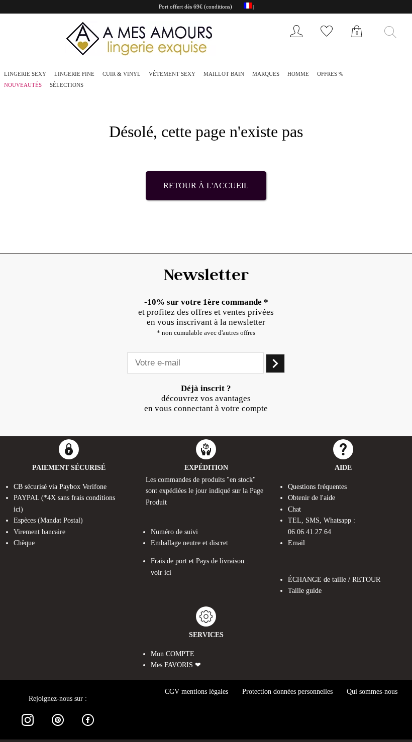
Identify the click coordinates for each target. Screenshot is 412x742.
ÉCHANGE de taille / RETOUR (334, 579)
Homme (298, 74)
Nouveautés (23, 85)
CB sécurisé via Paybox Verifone (60, 486)
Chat (294, 509)
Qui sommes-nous (372, 691)
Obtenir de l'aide (311, 498)
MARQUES (265, 74)
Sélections (66, 85)
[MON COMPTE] (296, 39)
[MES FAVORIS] (327, 39)
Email (296, 543)
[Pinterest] (58, 727)
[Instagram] (28, 727)
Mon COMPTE (172, 654)
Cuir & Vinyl (121, 74)
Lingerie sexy (25, 74)
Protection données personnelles (287, 691)
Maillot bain (223, 74)
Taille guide (305, 590)
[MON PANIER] (357, 42)
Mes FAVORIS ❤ (176, 665)
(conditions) (218, 7)
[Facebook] (88, 727)
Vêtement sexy (172, 74)
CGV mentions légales (196, 691)
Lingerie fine (74, 74)
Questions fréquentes (317, 486)
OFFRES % (330, 74)
